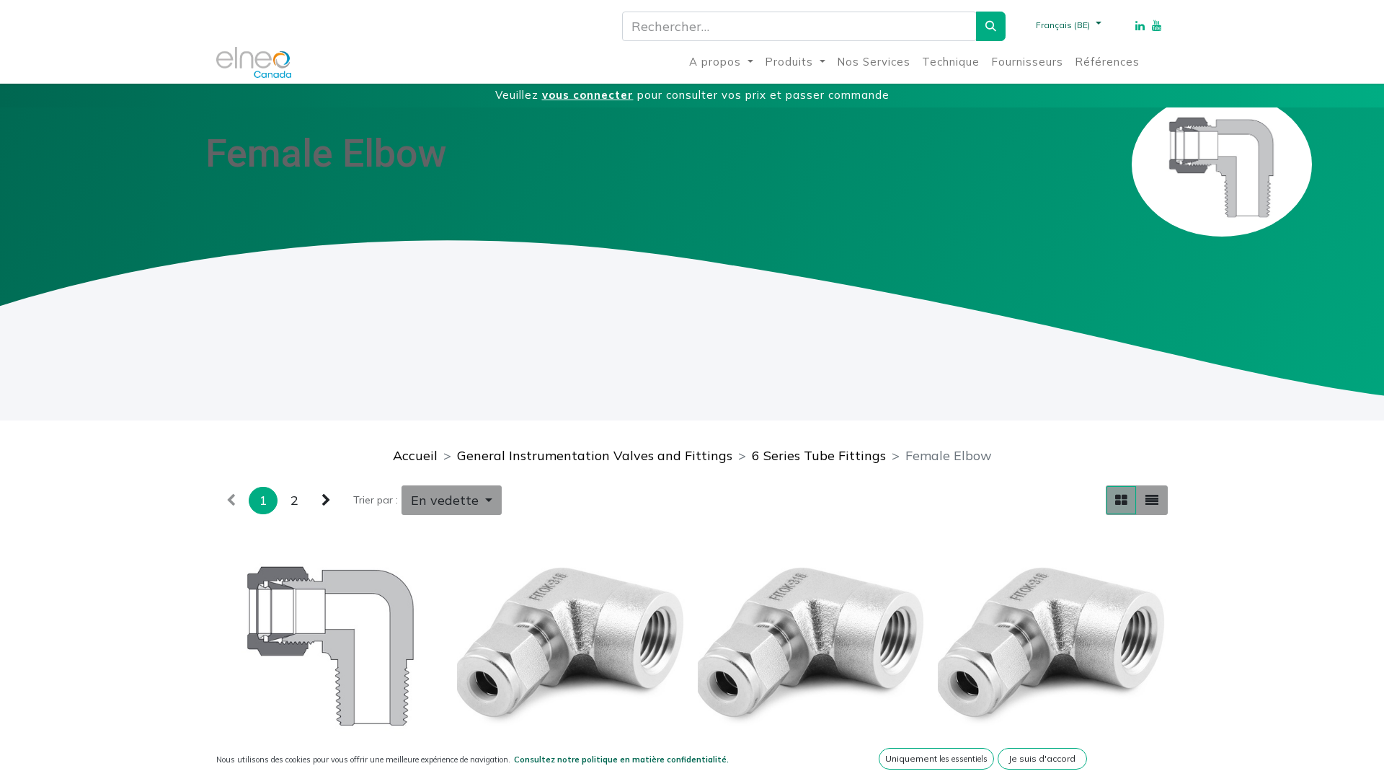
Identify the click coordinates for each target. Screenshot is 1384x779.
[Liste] (1152, 500)
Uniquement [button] (936, 758)
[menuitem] (721, 62)
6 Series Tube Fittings (819, 455)
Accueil (415, 455)
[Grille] (1121, 500)
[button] (452, 500)
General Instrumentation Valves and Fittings (594, 455)
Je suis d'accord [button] (1041, 758)
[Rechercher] (991, 26)
